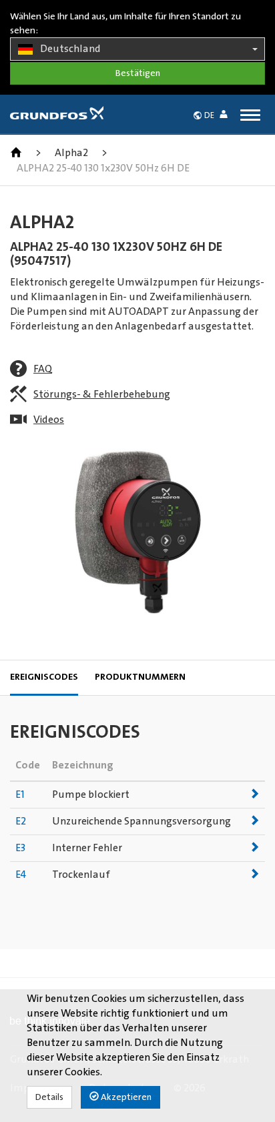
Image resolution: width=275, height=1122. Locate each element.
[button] (226, 116)
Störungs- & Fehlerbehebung (101, 394)
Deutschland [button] (70, 49)
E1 (20, 794)
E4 (20, 875)
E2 (20, 821)
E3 (20, 848)
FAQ (42, 369)
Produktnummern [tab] (140, 677)
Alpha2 (71, 153)
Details (49, 1097)
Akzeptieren (125, 1097)
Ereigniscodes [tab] (44, 677)
